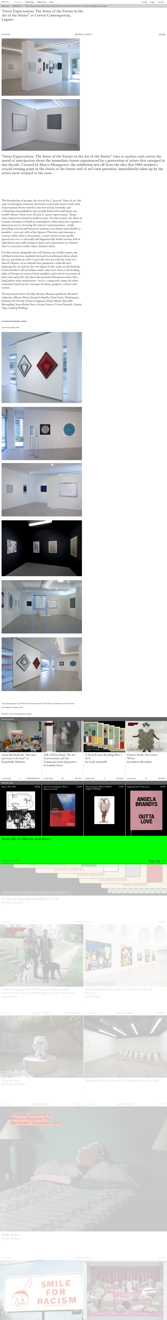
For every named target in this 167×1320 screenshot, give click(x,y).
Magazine (18, 2)
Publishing (29, 2)
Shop (51, 2)
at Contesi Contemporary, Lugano (14, 321)
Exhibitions (41, 2)
